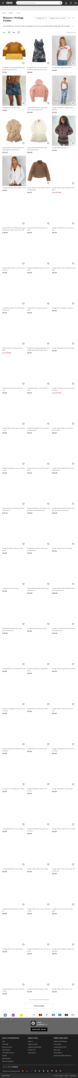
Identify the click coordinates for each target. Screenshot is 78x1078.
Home (4, 13)
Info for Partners (58, 1053)
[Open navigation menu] (3, 3)
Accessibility (73, 1075)
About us (30, 1041)
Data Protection (6, 1058)
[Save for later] (23, 63)
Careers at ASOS (32, 1044)
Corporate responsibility (34, 1047)
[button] (22, 1071)
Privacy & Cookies (58, 1075)
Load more (39, 1006)
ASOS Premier (6, 1050)
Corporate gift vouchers (60, 1047)
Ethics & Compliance (8, 1061)
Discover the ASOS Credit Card (62, 1055)
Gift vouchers (57, 1044)
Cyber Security (32, 1053)
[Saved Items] (70, 3)
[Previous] (33, 18)
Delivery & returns (7, 1047)
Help (3, 1041)
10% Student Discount (8, 1053)
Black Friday (57, 1050)
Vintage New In (41, 18)
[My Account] (66, 3)
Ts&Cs (66, 1075)
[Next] (73, 18)
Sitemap (4, 1055)
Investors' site (31, 1050)
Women (11, 13)
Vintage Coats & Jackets (57, 18)
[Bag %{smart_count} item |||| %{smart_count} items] (75, 3)
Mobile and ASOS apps (60, 1041)
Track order (5, 1044)
